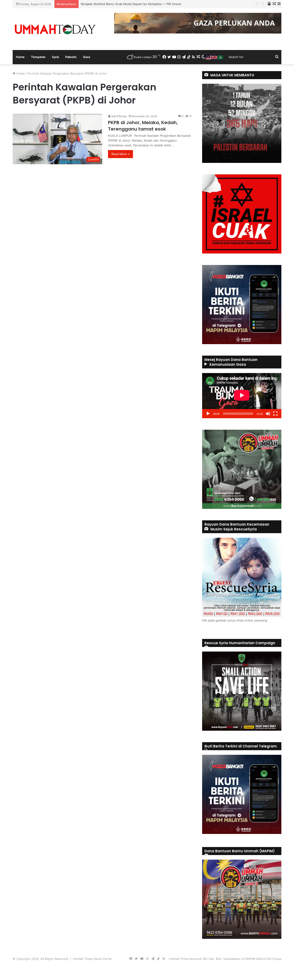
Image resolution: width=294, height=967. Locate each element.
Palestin (70, 57)
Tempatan (38, 57)
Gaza (86, 57)
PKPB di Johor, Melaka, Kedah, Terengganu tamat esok (143, 125)
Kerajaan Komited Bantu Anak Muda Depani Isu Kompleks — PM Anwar (131, 4)
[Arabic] (221, 57)
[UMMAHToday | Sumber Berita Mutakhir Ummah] (55, 29)
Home (20, 57)
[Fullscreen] (275, 413)
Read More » (120, 154)
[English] (215, 57)
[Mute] (268, 413)
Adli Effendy (119, 116)
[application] (241, 395)
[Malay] (209, 57)
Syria (55, 57)
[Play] (208, 413)
